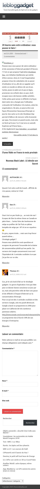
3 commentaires (9, 56)
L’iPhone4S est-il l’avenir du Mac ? (15, 452)
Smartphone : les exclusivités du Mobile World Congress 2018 (18, 437)
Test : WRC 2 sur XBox (11, 442)
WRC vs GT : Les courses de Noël (15, 449)
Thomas (13, 271)
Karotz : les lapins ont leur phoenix (16, 445)
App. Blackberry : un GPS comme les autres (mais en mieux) (19, 470)
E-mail (5, 391)
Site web (5, 400)
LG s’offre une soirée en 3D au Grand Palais (19, 460)
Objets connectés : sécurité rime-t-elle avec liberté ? (19, 432)
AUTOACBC (14, 177)
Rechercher (7, 418)
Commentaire (8, 348)
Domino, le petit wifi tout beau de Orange (19, 456)
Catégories (6, 478)
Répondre (5, 196)
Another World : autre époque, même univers (17, 464)
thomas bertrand (20, 53)
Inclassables (8, 144)
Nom (4, 381)
